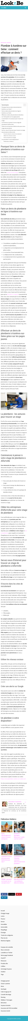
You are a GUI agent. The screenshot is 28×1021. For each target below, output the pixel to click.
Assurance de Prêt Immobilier (9, 1008)
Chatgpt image (5, 913)
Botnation (3, 1003)
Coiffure (3, 966)
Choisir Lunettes (5, 983)
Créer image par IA (6, 992)
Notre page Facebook (7, 955)
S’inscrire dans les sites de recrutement (13, 134)
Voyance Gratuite (5, 1005)
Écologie (3, 932)
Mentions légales (5, 941)
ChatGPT (3, 958)
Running (3, 997)
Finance (3, 919)
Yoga (2, 974)
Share (5, 894)
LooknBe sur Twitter (6, 952)
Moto (2, 986)
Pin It (19, 894)
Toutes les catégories (7, 935)
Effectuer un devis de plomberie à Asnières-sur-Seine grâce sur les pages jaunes (13, 115)
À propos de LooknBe (7, 947)
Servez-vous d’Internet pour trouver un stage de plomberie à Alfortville (13, 131)
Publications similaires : (9, 141)
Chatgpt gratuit (5, 981)
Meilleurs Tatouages (6, 1000)
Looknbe (18, 1018)
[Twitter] (25, 802)
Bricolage (3, 42)
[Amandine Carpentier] (5, 804)
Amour (3, 921)
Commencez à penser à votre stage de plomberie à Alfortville (11, 123)
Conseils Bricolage (6, 994)
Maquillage (4, 930)
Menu (4, 7)
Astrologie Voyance (6, 969)
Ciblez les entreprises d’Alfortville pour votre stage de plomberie (13, 127)
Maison (9, 42)
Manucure (3, 961)
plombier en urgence (12, 294)
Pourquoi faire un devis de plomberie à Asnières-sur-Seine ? (11, 108)
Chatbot (3, 972)
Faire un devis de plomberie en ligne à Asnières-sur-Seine (11, 112)
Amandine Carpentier (14, 801)
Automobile (4, 927)
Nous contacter (5, 950)
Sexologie (3, 989)
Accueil (3, 910)
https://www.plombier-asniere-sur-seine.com (13, 779)
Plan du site (4, 938)
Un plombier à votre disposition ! (10, 139)
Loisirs (2, 916)
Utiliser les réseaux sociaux (10, 135)
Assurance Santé (5, 1011)
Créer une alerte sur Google (10, 137)
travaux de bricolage (12, 172)
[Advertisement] (14, 24)
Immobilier (4, 924)
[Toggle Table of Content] (24, 105)
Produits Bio (4, 963)
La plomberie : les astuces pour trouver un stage (12, 119)
